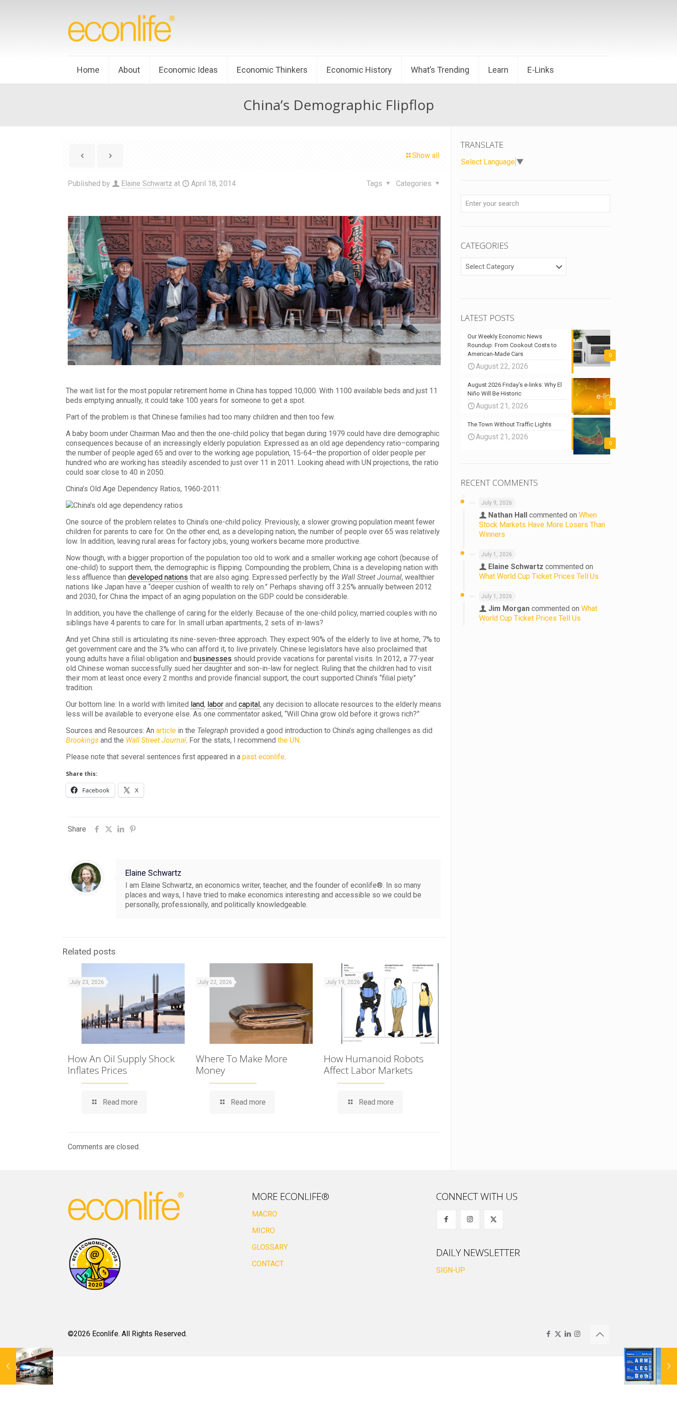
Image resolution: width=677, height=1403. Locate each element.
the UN (288, 740)
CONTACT (268, 1263)
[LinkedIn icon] (567, 1334)
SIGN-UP (450, 1270)
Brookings (82, 740)
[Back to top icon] (599, 1334)
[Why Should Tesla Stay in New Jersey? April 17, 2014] (26, 1366)
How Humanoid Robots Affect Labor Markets (374, 1064)
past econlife (263, 756)
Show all (425, 155)
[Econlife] (122, 28)
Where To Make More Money (241, 1064)
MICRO (263, 1230)
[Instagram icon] (577, 1334)
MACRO (264, 1214)
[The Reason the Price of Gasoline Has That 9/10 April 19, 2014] (650, 1366)
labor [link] (215, 704)
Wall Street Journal (156, 740)
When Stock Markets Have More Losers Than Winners (542, 525)
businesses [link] (212, 658)
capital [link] (249, 704)
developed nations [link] (158, 577)
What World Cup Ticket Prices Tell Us (539, 576)
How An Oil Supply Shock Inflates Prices (121, 1064)
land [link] (197, 704)
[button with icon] (446, 1219)
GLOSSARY (270, 1247)
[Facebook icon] (548, 1334)
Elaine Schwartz (146, 183)
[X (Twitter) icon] (557, 1334)
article (166, 730)
